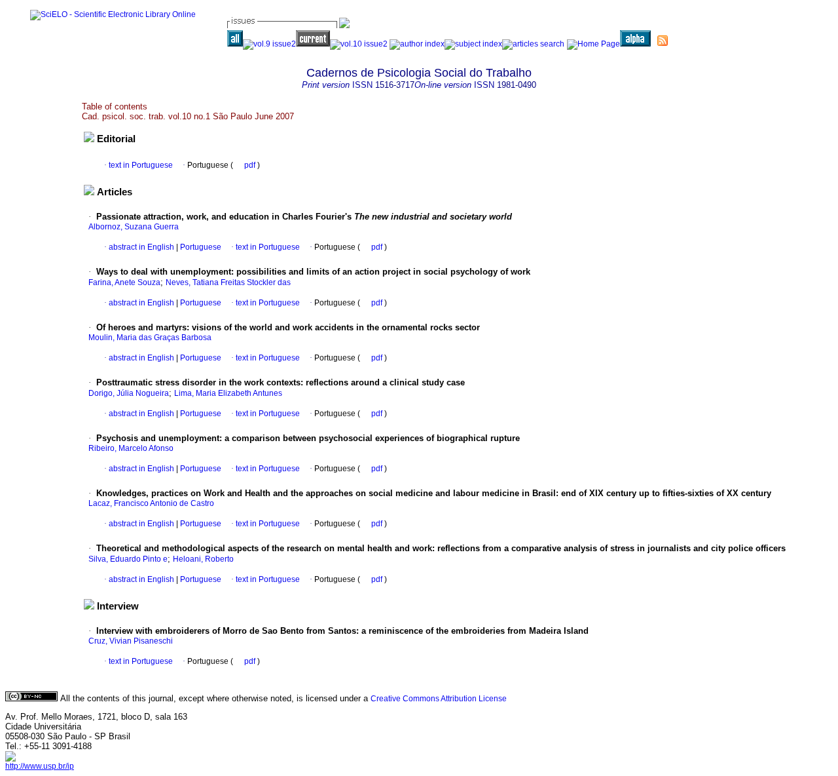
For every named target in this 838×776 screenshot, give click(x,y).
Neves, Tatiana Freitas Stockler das (228, 282)
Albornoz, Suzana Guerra (133, 226)
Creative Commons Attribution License (439, 698)
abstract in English (141, 247)
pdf (250, 165)
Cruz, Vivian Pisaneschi (130, 641)
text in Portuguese (141, 165)
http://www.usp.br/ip (39, 766)
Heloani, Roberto (203, 559)
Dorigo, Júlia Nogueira (128, 393)
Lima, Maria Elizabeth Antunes (228, 393)
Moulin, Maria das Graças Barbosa (149, 337)
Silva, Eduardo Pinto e (128, 559)
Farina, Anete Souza (124, 282)
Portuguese (199, 247)
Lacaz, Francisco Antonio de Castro (151, 503)
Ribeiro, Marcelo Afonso (130, 448)
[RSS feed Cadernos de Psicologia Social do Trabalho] (662, 40)
